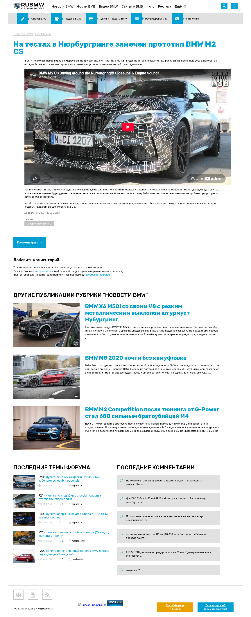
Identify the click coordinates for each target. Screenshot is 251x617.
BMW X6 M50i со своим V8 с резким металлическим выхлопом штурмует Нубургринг (137, 313)
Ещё (178, 6)
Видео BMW (108, 6)
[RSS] (47, 595)
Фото (150, 6)
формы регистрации (98, 274)
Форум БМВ (86, 6)
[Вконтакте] (18, 595)
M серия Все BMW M (39, 223)
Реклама (164, 6)
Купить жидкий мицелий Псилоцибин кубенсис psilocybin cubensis (69, 478)
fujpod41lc (76, 485)
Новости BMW (62, 6)
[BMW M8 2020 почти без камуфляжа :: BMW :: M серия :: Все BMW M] (46, 377)
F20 (41, 477)
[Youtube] (33, 595)
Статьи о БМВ (132, 6)
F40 (41, 514)
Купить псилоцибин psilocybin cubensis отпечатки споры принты (70, 497)
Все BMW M (43, 34)
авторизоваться (44, 271)
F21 (40, 495)
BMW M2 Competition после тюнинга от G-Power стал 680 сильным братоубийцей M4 (152, 412)
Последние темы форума (51, 467)
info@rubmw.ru (44, 608)
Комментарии (28, 242)
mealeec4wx (78, 541)
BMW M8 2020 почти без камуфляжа (136, 358)
